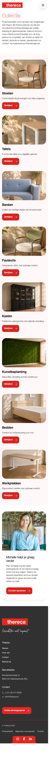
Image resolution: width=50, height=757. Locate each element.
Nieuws (5, 648)
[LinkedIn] (30, 738)
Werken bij (6, 662)
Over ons (6, 653)
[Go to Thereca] (12, 5)
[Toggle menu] (43, 5)
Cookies (40, 731)
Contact (5, 657)
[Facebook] (24, 738)
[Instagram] (17, 738)
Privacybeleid (7, 731)
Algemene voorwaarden (25, 731)
